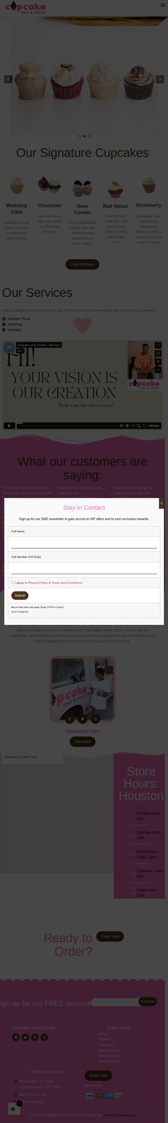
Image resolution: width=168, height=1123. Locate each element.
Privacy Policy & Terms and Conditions (55, 582)
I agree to (48, 582)
